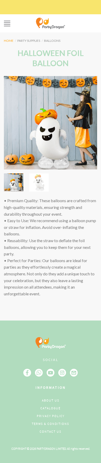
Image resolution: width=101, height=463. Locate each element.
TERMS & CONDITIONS (50, 424)
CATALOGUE (50, 408)
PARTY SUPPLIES (28, 41)
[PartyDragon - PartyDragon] (50, 23)
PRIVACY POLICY (50, 416)
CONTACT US (50, 432)
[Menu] (7, 23)
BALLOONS (52, 41)
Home (8, 41)
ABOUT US (50, 401)
